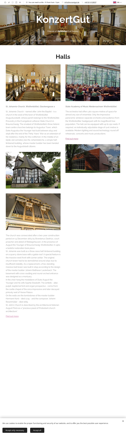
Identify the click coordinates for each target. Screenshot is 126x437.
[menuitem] (11, 41)
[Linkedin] (16, 2)
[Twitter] (8, 2)
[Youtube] (20, 2)
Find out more (12, 316)
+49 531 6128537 (90, 2)
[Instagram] (12, 2)
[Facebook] (5, 2)
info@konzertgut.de (71, 2)
